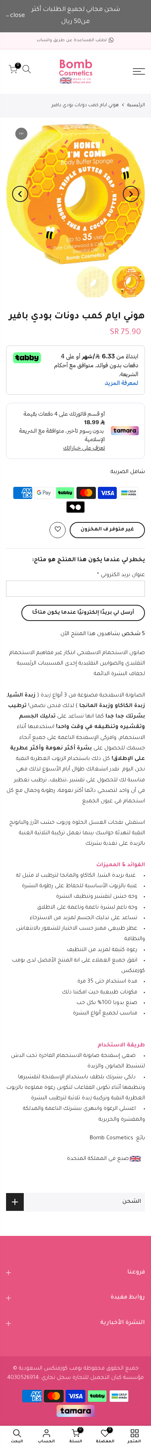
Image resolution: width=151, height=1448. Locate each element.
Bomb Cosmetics (111, 1138)
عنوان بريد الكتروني (121, 575)
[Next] (20, 194)
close (17, 16)
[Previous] (131, 194)
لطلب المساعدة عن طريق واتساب (72, 40)
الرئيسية (136, 105)
